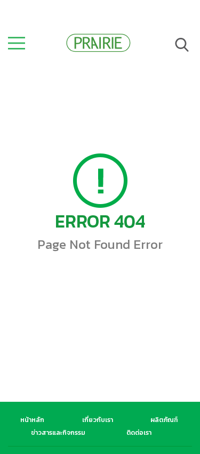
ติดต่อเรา (138, 432)
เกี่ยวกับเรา (97, 420)
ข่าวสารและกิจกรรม (58, 432)
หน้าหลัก (32, 420)
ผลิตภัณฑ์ (164, 420)
